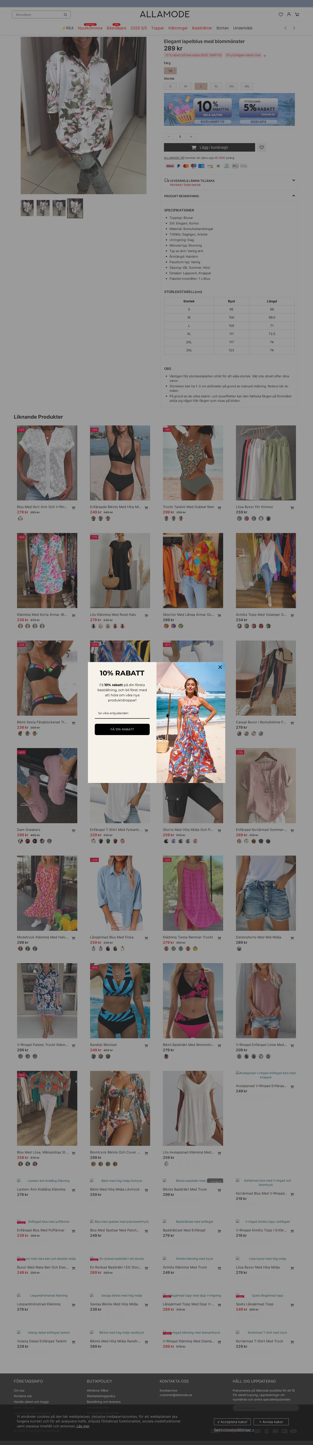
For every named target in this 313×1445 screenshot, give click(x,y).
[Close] (220, 667)
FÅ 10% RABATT (122, 729)
